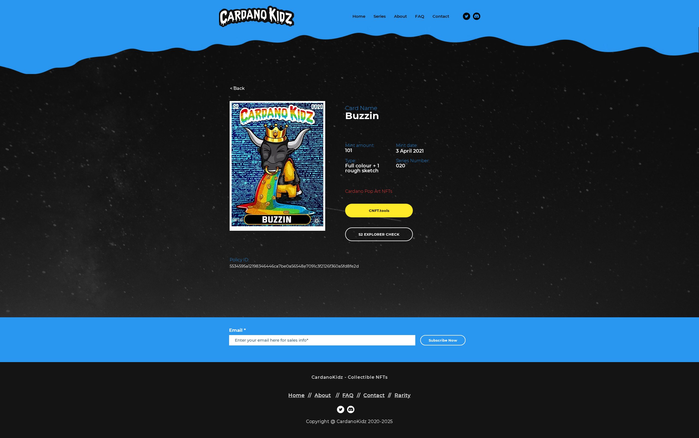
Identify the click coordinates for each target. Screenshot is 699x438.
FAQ (348, 395)
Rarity (402, 395)
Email (235, 330)
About (323, 395)
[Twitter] (466, 16)
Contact (373, 395)
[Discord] (476, 16)
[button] (379, 16)
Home (296, 395)
